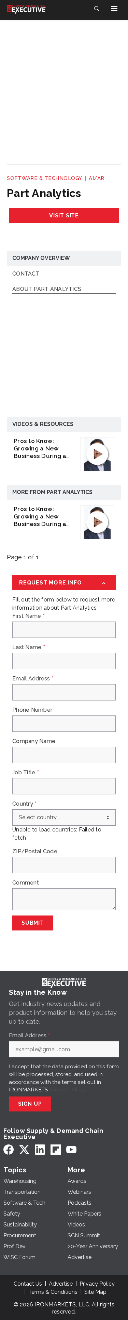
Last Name (28, 647)
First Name (28, 616)
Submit (33, 923)
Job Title (25, 772)
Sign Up (30, 1104)
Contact (26, 274)
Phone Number (32, 710)
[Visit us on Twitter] (24, 1149)
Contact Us (28, 1284)
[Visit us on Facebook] (8, 1149)
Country (24, 804)
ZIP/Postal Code (34, 851)
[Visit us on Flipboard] (56, 1149)
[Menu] (114, 8)
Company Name (33, 741)
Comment (25, 883)
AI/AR (96, 178)
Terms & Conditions (52, 1292)
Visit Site (64, 215)
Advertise (61, 1284)
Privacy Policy (67, 1089)
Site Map (95, 1292)
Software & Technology (44, 178)
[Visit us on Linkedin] (40, 1149)
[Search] (96, 8)
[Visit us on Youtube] (71, 1149)
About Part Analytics (46, 289)
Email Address (33, 678)
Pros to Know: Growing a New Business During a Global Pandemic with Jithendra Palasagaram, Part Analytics (41, 448)
